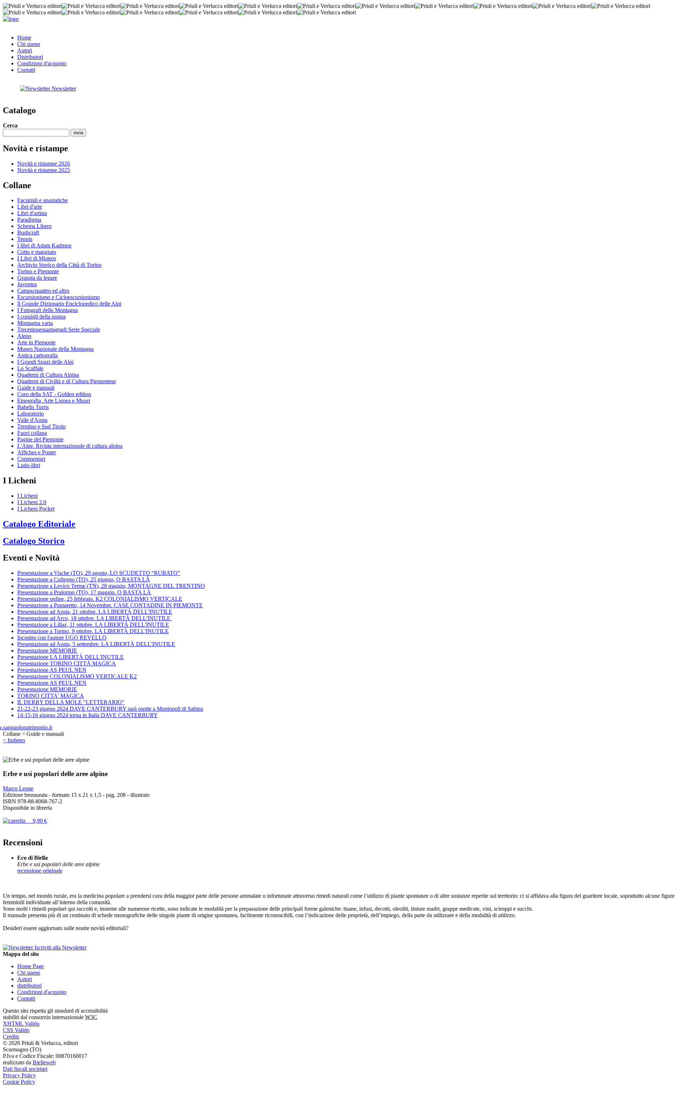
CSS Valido (16, 1030)
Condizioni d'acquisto (41, 63)
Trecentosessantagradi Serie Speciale (58, 329)
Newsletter (63, 88)
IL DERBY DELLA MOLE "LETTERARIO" (71, 702)
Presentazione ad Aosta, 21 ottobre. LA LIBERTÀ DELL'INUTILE (94, 612)
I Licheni (27, 496)
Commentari (31, 459)
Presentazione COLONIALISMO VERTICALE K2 (77, 676)
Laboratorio (30, 413)
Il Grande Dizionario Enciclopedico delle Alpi (69, 304)
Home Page (30, 966)
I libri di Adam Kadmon (44, 245)
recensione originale (39, 871)
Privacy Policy (19, 1075)
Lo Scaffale (30, 368)
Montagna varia (35, 323)
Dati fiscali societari (25, 1069)
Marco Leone (18, 788)
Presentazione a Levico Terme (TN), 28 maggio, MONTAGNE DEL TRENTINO (111, 586)
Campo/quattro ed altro (43, 291)
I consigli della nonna (41, 316)
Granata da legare (37, 278)
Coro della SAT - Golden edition (54, 394)
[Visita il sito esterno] (27, 727)
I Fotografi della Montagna (47, 310)
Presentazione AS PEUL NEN (51, 670)
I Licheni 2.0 (31, 502)
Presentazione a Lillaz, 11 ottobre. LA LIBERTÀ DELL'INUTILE (93, 625)
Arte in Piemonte (36, 342)
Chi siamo (28, 44)
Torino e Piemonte (38, 271)
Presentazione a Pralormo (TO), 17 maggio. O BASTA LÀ (84, 592)
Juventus (27, 284)
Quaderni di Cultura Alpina (48, 375)
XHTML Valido (21, 1024)
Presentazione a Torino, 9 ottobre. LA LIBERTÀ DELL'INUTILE (93, 631)
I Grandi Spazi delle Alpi (45, 362)
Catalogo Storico (34, 540)
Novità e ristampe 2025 (43, 170)
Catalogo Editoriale (39, 524)
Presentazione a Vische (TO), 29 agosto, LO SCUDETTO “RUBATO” (98, 573)
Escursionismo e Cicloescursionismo (58, 297)
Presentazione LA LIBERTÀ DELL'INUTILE (70, 657)
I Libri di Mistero (36, 258)
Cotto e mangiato (36, 252)
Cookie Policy (19, 1082)
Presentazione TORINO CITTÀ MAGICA (66, 663)
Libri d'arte (29, 207)
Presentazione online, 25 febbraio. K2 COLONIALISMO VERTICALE (99, 599)
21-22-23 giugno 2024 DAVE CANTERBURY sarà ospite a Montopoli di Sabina (110, 709)
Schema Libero (34, 226)
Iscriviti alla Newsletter (59, 947)
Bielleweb (44, 1062)
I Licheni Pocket (36, 509)
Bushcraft (28, 232)
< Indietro (14, 740)
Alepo (24, 336)
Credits (11, 1036)
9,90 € (36, 821)
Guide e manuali (36, 388)
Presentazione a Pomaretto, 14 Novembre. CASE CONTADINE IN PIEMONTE (110, 605)
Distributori (30, 57)
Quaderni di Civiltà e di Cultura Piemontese (66, 381)
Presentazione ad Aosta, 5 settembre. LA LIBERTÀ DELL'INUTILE (96, 644)
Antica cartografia (37, 355)
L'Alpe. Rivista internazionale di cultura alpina (69, 446)
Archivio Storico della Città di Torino (59, 265)
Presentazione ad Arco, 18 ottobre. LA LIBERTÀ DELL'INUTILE (94, 618)
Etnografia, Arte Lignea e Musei (53, 401)
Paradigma (29, 220)
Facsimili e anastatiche (42, 200)
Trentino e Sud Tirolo (41, 426)
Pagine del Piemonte (40, 439)
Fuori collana (32, 433)
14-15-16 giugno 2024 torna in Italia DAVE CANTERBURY (87, 715)
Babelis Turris (33, 407)
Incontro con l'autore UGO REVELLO (62, 638)
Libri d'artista (32, 213)
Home (24, 37)
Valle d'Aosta (32, 420)
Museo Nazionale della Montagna (55, 349)
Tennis (24, 239)
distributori (29, 985)
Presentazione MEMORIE (47, 650)
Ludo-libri (28, 465)
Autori (24, 50)
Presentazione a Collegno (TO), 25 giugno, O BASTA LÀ (83, 579)
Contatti (26, 70)
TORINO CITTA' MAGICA (50, 696)
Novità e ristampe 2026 (43, 164)
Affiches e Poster (36, 452)
